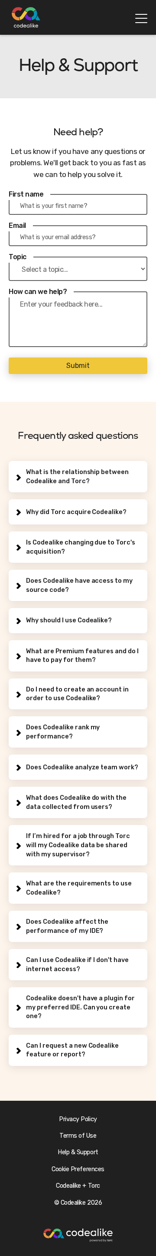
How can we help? (38, 291)
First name (26, 194)
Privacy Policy (78, 1119)
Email (17, 225)
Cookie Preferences (78, 1169)
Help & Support (78, 1152)
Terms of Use (77, 1135)
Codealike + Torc (78, 1185)
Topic (17, 257)
